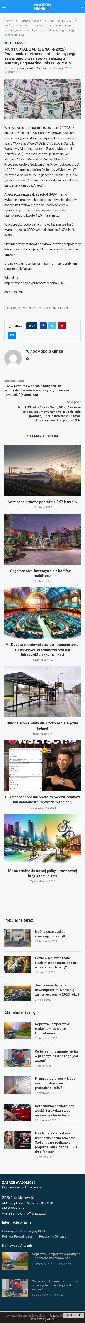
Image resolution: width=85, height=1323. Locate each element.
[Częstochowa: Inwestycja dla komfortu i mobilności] (42, 539)
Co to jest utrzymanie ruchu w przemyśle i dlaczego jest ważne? (56, 1056)
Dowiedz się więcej (42, 1319)
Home (8, 21)
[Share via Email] (12, 335)
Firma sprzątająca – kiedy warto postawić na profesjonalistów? (55, 1083)
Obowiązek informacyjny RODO (24, 1231)
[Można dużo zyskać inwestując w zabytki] (17, 938)
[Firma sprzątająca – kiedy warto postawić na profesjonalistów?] (17, 1085)
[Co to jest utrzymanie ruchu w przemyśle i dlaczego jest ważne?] (17, 1058)
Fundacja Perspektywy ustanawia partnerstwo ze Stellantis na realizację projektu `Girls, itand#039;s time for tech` (56, 1142)
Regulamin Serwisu (52, 1236)
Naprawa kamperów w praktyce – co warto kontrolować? (52, 1028)
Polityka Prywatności (17, 1236)
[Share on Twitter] (52, 325)
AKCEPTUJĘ (73, 1315)
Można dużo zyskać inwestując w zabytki (51, 934)
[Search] (81, 6)
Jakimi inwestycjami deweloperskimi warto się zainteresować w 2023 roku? (57, 989)
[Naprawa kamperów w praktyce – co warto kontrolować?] (17, 1030)
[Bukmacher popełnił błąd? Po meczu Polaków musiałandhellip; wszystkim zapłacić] (42, 765)
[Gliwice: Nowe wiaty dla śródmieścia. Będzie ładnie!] (42, 691)
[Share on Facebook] (43, 325)
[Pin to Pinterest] (62, 325)
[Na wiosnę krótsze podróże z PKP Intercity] (42, 470)
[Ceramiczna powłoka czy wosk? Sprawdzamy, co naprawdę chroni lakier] (17, 1112)
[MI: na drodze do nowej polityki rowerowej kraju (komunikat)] (42, 839)
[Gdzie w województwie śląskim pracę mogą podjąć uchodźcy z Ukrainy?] (17, 964)
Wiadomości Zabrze (32, 68)
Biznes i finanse (31, 21)
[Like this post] (33, 325)
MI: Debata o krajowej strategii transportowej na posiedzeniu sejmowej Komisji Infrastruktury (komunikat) (42, 650)
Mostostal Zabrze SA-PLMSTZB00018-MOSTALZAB (38, 308)
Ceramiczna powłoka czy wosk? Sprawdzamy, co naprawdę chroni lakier (54, 1110)
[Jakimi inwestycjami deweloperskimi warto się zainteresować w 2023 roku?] (17, 992)
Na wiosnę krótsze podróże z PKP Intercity (42, 502)
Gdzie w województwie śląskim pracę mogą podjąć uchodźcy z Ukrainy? (56, 962)
